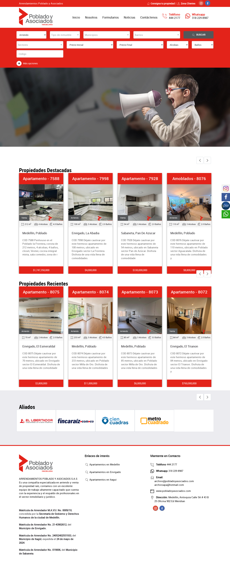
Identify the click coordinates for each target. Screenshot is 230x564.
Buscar (200, 34)
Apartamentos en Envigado (105, 472)
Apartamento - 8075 (41, 292)
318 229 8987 (200, 18)
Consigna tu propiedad (163, 3)
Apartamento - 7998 (90, 178)
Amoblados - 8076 (189, 178)
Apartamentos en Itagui (103, 479)
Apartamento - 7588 (41, 178)
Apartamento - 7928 (140, 178)
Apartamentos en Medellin (104, 464)
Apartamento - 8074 (90, 292)
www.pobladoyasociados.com (173, 490)
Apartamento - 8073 (140, 292)
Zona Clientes (188, 3)
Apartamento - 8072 (189, 292)
